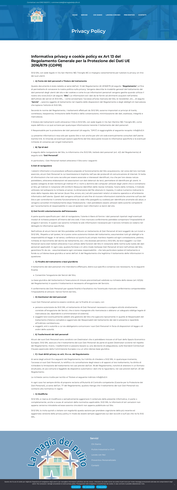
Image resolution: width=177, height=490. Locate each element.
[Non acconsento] (174, 485)
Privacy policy (101, 487)
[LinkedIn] (149, 2)
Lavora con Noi (98, 455)
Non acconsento (88, 487)
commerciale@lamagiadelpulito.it (65, 2)
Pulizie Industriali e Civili (103, 449)
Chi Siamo (96, 444)
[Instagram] (146, 2)
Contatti (95, 465)
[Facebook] (142, 2)
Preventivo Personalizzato (103, 460)
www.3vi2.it (47, 96)
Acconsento (76, 487)
